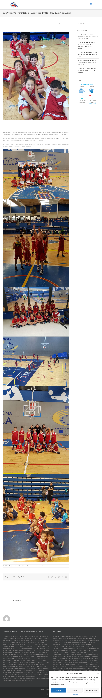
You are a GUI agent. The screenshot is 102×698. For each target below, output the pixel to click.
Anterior (58, 24)
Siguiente (65, 24)
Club (23, 566)
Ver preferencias (91, 690)
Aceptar (58, 690)
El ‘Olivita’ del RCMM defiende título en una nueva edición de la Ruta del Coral (88, 54)
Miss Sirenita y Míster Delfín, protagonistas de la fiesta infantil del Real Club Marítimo (88, 36)
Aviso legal (76, 694)
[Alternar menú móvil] (91, 4)
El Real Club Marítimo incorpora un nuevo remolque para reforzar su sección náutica (87, 62)
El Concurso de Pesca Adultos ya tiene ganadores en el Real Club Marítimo (87, 70)
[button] (98, 673)
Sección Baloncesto (29, 566)
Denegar (75, 690)
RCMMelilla (8, 566)
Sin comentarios (40, 566)
